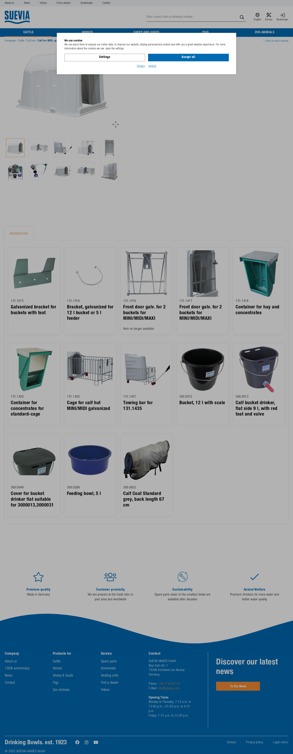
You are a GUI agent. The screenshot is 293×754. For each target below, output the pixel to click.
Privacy (141, 66)
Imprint (152, 66)
